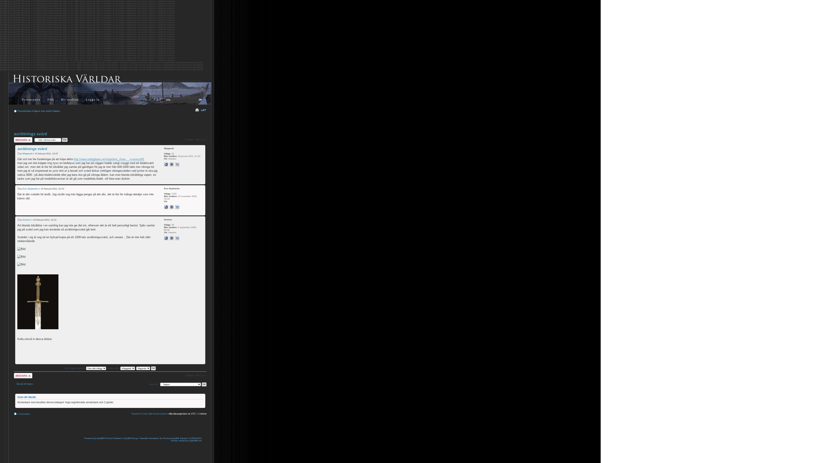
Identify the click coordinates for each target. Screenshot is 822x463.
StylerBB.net (195, 440)
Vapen (56, 111)
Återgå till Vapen (24, 384)
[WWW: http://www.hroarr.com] (166, 238)
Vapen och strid (42, 111)
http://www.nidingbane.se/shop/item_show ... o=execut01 (109, 159)
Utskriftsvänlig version (197, 110)
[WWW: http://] (166, 164)
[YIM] (177, 164)
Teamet (135, 413)
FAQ (51, 99)
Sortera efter (113, 368)
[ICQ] (172, 164)
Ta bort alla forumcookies (154, 413)
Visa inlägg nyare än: (75, 368)
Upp (202, 182)
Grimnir (27, 220)
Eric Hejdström (30, 189)
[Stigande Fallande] (146, 368)
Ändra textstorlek (203, 110)
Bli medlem (70, 99)
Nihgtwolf (27, 153)
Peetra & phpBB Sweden (175, 438)
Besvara (18, 138)
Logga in (93, 99)
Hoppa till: (153, 384)
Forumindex (31, 99)
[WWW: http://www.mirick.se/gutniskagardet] (166, 207)
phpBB (100, 438)
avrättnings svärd (30, 133)
